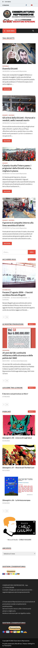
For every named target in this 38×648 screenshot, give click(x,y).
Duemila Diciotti (10, 68)
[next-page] (7, 317)
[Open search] (33, 31)
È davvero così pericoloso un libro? (15, 394)
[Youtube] (31, 5)
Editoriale (5, 66)
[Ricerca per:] (19, 252)
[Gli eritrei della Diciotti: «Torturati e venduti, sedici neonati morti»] (19, 104)
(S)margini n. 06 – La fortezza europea (16, 500)
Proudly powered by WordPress (12, 643)
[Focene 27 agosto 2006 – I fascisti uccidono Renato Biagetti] (19, 275)
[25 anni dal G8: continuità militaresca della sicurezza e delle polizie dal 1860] (19, 338)
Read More (6, 88)
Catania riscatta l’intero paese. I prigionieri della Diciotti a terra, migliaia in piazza (16, 168)
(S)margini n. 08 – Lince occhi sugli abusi (17, 438)
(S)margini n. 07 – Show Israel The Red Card (18, 468)
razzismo (11, 115)
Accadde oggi (6, 289)
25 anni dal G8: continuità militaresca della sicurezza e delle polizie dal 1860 (17, 355)
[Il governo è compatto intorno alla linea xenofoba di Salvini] (19, 208)
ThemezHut (7, 645)
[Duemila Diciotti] (19, 54)
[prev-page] (3, 317)
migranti (5, 115)
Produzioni (5, 350)
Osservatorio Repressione (19, 71)
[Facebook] (26, 5)
